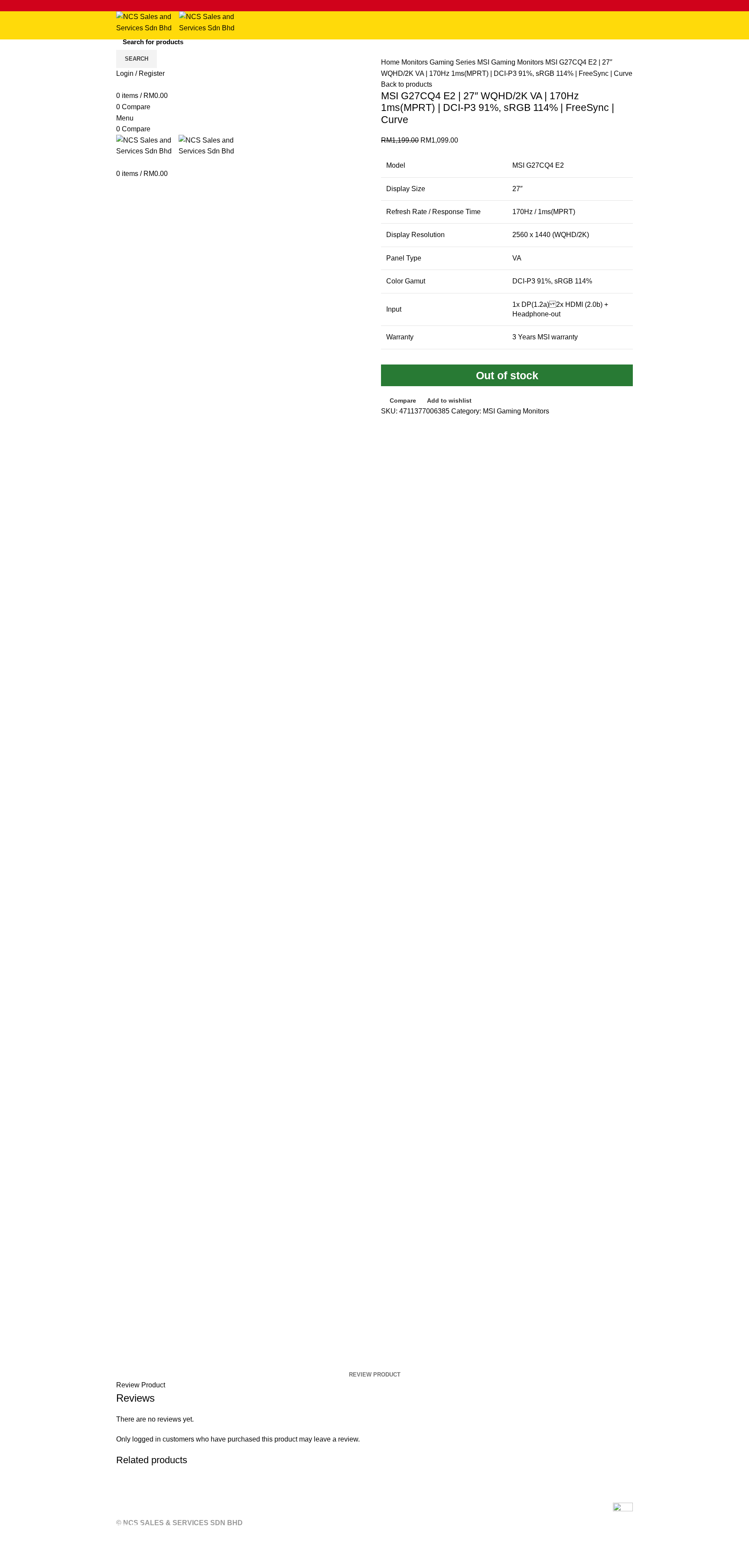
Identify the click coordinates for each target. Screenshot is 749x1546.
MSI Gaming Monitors (511, 62)
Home (391, 62)
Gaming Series (453, 62)
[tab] (375, 1375)
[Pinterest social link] (151, 5)
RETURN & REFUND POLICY (164, 1515)
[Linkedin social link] (161, 5)
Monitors (415, 62)
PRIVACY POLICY (260, 1515)
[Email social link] (141, 5)
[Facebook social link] (121, 5)
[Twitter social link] (131, 5)
